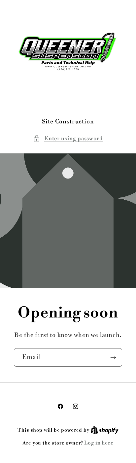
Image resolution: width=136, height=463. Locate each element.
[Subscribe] (113, 357)
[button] (68, 138)
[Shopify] (105, 430)
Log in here (98, 443)
